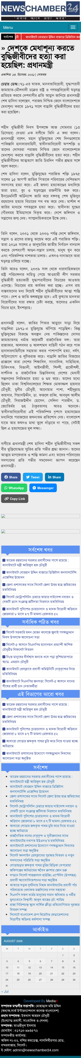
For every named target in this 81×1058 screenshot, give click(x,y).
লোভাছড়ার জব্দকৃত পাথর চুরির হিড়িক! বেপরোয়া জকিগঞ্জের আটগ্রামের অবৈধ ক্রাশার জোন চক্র (40, 867)
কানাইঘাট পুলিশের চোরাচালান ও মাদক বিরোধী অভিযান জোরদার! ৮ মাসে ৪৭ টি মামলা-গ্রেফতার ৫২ (39, 611)
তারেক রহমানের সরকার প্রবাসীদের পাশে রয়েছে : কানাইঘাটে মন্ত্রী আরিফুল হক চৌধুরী (35, 563)
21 (51, 973)
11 (18, 967)
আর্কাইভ (40, 929)
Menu (8, 27)
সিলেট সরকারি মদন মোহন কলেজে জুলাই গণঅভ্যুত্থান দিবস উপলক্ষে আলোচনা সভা (38, 635)
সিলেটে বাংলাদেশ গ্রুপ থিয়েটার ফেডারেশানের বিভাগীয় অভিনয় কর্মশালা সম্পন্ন (39, 917)
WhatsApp (16, 488)
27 (40, 979)
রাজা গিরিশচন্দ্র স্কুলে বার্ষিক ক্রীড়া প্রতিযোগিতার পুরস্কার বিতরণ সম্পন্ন (44, 907)
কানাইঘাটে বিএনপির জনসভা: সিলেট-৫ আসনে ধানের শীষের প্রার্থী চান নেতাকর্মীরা (38, 683)
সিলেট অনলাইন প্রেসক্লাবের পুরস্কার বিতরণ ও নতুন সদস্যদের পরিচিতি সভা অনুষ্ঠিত (42, 858)
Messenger (45, 488)
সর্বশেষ (40, 767)
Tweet (35, 477)
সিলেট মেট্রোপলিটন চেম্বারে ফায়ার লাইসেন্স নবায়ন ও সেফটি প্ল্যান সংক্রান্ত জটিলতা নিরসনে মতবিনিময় (38, 599)
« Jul (5, 991)
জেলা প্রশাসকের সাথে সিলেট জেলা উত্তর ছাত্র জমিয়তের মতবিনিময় (39, 587)
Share (13, 477)
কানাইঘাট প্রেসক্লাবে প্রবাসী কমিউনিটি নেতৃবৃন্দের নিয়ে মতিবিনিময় (38, 671)
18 (18, 973)
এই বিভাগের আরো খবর (40, 694)
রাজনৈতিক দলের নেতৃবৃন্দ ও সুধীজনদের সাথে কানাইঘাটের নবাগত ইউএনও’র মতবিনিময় (39, 838)
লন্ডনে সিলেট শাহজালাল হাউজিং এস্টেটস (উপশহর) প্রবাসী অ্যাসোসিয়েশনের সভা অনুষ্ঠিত (43, 877)
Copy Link (17, 498)
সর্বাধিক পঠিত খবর (40, 621)
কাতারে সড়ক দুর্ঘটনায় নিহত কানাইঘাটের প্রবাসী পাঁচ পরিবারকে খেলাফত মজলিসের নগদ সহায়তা (43, 887)
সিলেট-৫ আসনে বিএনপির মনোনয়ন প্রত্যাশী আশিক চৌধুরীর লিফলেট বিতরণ (37, 647)
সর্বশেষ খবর (40, 549)
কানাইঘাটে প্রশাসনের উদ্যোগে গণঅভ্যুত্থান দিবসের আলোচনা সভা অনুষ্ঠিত (36, 756)
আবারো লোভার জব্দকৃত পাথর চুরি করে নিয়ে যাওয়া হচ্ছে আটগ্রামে (40, 743)
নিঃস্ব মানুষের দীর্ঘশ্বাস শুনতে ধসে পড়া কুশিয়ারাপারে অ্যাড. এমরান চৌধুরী (37, 659)
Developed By (40, 1000)
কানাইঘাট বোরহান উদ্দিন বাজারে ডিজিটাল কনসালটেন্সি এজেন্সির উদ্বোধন (39, 575)
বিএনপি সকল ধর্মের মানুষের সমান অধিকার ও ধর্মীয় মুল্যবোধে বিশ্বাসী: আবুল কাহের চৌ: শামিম (43, 897)
